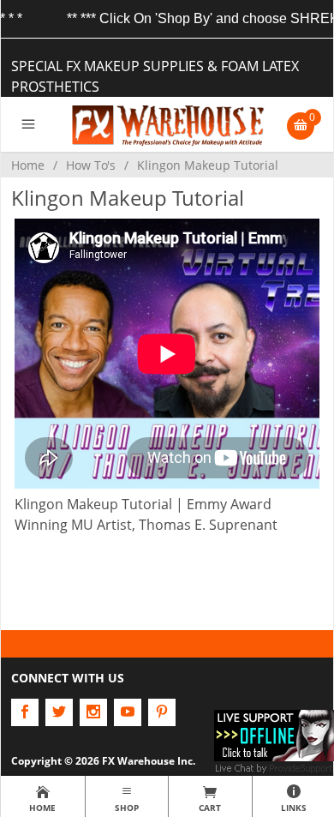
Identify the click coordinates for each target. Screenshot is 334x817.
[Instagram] (93, 712)
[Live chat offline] (274, 733)
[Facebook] (25, 712)
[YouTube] (127, 712)
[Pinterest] (162, 712)
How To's (91, 165)
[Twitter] (59, 712)
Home (28, 165)
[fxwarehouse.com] (167, 124)
